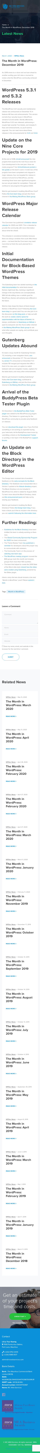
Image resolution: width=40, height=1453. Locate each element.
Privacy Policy (11, 1449)
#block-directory (25, 486)
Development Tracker (28, 435)
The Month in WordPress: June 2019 (17, 1062)
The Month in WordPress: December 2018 (16, 1257)
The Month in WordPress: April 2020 (17, 737)
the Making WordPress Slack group (22, 196)
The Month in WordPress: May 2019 (17, 1094)
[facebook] (3, 1394)
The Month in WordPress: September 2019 (17, 965)
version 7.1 (8, 361)
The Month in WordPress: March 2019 (18, 1159)
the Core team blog (14, 194)
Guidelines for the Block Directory (16, 529)
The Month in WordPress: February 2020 (16, 770)
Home (4, 25)
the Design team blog (23, 508)
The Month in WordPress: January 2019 (20, 1224)
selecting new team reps (13, 554)
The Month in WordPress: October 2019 (20, 932)
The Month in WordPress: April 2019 (17, 1127)
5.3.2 (35, 133)
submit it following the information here (22, 513)
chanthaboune (23, 167)
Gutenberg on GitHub (26, 322)
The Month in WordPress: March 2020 (18, 705)
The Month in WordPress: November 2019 (17, 900)
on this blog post (19, 314)
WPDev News (19, 56)
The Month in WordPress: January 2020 (20, 867)
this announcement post (13, 497)
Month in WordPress (16, 592)
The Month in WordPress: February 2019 (16, 1192)
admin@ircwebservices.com (13, 1360)
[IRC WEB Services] (13, 6)
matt (18, 159)
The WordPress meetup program (16, 556)
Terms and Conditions (26, 1449)
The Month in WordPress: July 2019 (17, 1030)
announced (25, 159)
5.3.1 (28, 133)
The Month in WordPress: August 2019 (19, 997)
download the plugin (15, 427)
